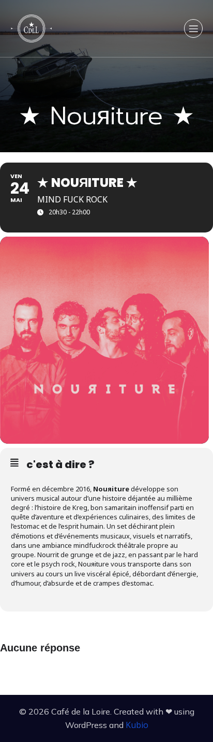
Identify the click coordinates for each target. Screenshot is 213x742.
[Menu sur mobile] (193, 28)
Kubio (137, 725)
